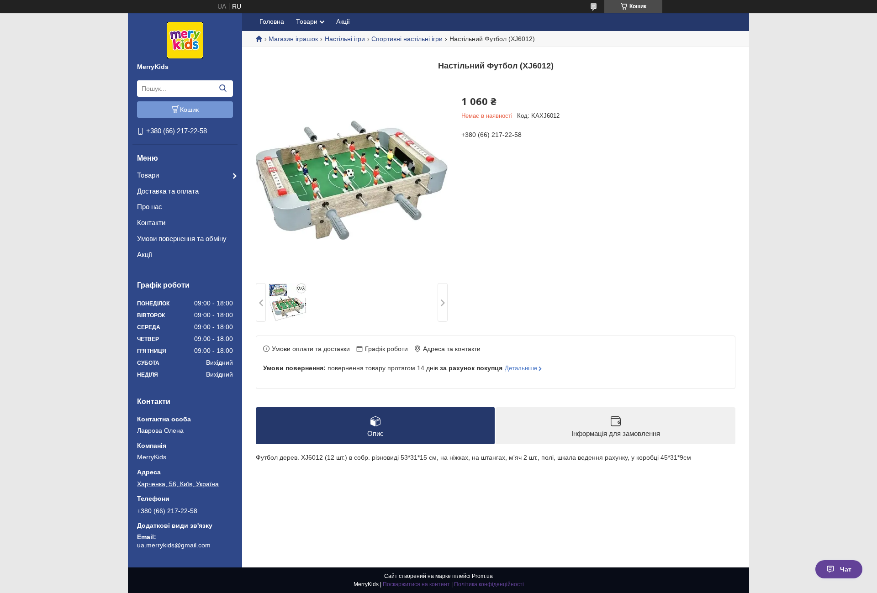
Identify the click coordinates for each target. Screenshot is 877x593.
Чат (845, 569)
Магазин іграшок (293, 39)
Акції (144, 254)
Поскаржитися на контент (416, 584)
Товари (148, 175)
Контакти (151, 222)
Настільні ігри (345, 39)
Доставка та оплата (168, 191)
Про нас (149, 206)
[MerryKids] (185, 39)
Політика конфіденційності (489, 584)
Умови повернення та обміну (182, 238)
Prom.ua (482, 576)
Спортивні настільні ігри (407, 39)
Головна (271, 21)
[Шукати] (222, 88)
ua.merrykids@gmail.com (174, 545)
